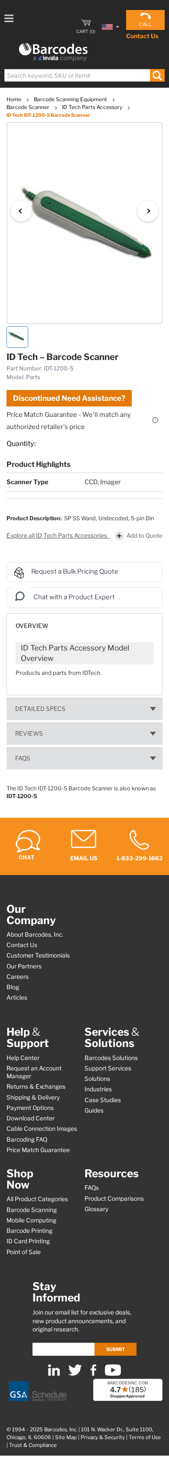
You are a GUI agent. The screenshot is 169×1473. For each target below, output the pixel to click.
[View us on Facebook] (93, 1374)
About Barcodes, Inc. (34, 934)
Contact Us (142, 36)
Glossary (96, 1208)
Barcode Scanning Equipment (71, 99)
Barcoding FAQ (26, 1139)
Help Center (22, 1057)
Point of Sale (23, 1251)
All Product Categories (37, 1199)
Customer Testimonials (38, 955)
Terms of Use (145, 1437)
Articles (16, 997)
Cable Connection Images (41, 1128)
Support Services (107, 1068)
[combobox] (84, 75)
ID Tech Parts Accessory (93, 107)
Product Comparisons (114, 1198)
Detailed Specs (40, 708)
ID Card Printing (28, 1241)
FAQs (22, 758)
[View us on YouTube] (113, 1374)
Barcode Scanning (31, 1209)
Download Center (30, 1118)
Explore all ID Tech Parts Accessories (57, 535)
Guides (94, 1110)
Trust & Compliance (33, 1445)
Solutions (97, 1078)
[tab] (84, 621)
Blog (12, 987)
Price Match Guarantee (38, 1149)
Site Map (66, 1437)
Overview (32, 625)
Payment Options (30, 1107)
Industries (98, 1089)
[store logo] (53, 52)
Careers (17, 976)
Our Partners (24, 966)
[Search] (157, 75)
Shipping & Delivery (33, 1097)
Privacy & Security (103, 1437)
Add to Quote (144, 535)
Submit (115, 1349)
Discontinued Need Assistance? (69, 398)
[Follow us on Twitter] (75, 1374)
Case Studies (102, 1099)
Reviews (29, 733)
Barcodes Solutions (111, 1057)
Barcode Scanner (28, 107)
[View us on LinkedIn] (54, 1374)
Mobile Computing (31, 1220)
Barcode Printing (29, 1230)
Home (14, 99)
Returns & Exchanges (35, 1086)
